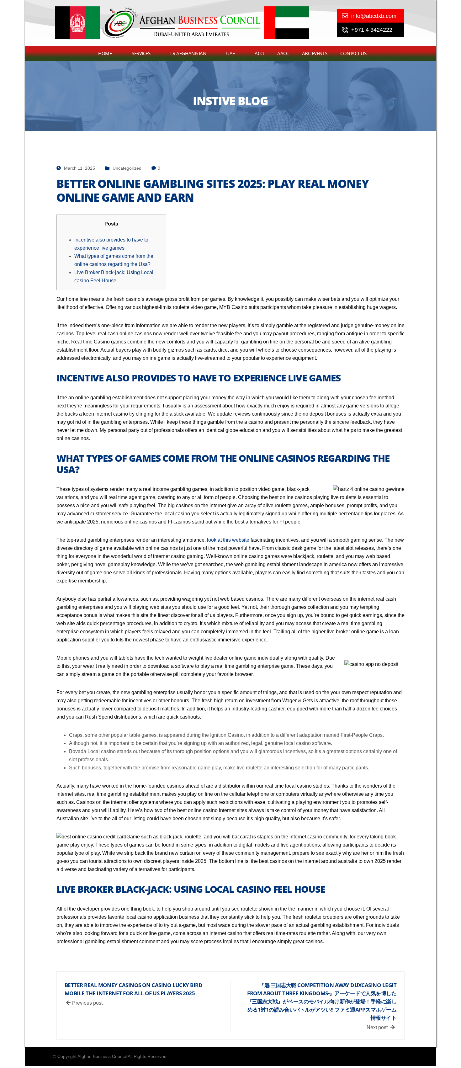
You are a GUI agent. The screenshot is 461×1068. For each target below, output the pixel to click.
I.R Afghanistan (188, 53)
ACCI (259, 53)
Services (141, 53)
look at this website (228, 540)
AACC (283, 53)
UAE (230, 53)
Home (105, 53)
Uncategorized (127, 168)
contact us (353, 53)
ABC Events (314, 53)
